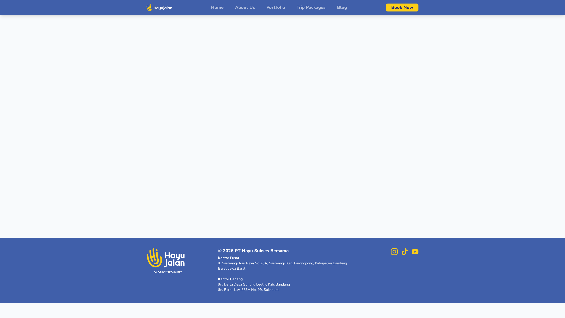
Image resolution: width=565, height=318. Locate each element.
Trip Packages (311, 7)
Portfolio (275, 7)
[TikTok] (404, 251)
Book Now (402, 7)
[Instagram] (394, 251)
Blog (342, 7)
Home (217, 7)
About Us (245, 7)
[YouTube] (415, 251)
